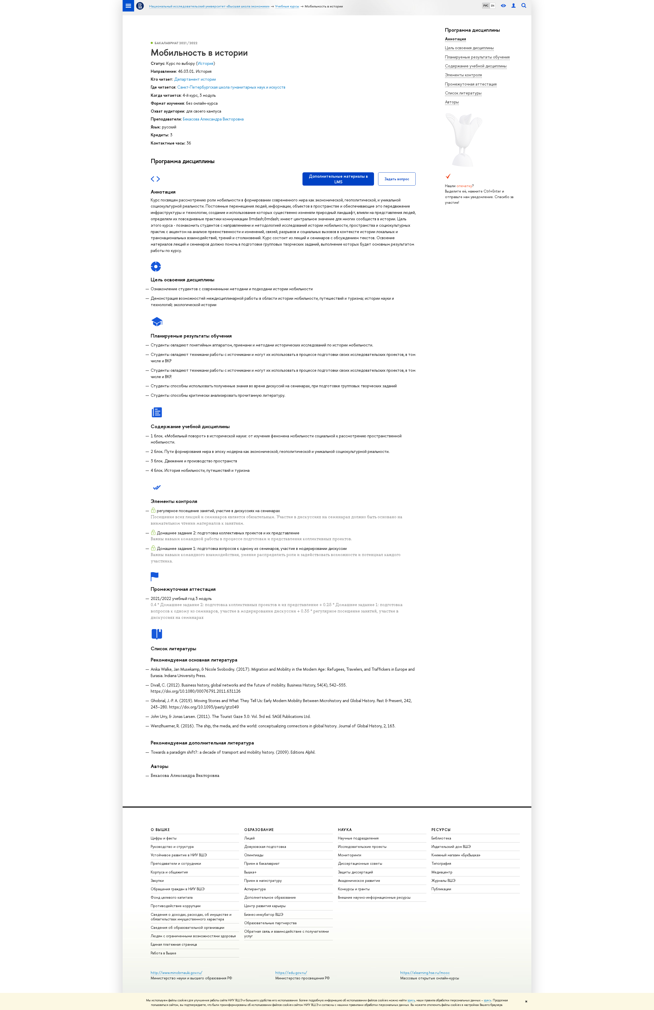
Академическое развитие (359, 880)
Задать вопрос (396, 178)
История (205, 63)
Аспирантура (255, 888)
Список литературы (463, 93)
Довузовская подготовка (265, 846)
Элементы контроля (463, 75)
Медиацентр (441, 872)
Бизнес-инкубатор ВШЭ (263, 914)
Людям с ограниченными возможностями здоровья (193, 935)
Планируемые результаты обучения (477, 57)
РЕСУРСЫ (441, 829)
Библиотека (441, 838)
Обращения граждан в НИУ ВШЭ (178, 888)
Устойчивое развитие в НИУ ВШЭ (179, 854)
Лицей (249, 838)
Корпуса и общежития (169, 872)
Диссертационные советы (360, 863)
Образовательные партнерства (270, 922)
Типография (441, 863)
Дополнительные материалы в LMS (338, 179)
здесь (411, 1000)
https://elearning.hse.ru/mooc (425, 972)
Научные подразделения (358, 838)
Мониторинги (349, 854)
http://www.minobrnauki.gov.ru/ (176, 972)
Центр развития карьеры (265, 905)
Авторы (452, 102)
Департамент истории (195, 79)
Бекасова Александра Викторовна (213, 119)
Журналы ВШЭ (443, 880)
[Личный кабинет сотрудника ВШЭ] (513, 5)
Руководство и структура (172, 846)
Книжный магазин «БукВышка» (456, 854)
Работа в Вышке (163, 953)
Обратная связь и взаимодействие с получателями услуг (286, 933)
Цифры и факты (164, 838)
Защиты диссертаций (355, 872)
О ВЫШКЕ (160, 829)
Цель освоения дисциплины (469, 48)
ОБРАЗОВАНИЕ (259, 829)
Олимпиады (253, 854)
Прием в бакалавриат (262, 863)
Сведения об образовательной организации (187, 927)
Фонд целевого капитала (172, 897)
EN (492, 5)
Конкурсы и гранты (354, 888)
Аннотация (455, 39)
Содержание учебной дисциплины (476, 66)
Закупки (157, 880)
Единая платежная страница (174, 944)
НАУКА (345, 829)
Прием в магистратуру (263, 880)
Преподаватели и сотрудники (176, 863)
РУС (485, 5)
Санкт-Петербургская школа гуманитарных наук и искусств (231, 87)
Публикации (441, 888)
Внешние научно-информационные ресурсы (374, 897)
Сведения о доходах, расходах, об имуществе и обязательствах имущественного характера (191, 916)
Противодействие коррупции (176, 905)
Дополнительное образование (270, 897)
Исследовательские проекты (362, 846)
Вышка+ (250, 872)
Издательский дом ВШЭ (451, 846)
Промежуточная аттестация (471, 84)
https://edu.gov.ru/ (291, 972)
